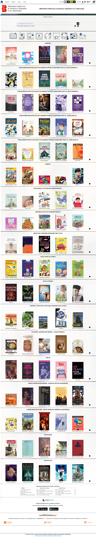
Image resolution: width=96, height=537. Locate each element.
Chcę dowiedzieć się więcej (41, 535)
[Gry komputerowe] (57, 39)
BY (74, 1)
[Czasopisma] (22, 39)
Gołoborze (59, 494)
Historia (13, 1)
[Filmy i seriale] (39, 39)
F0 (82, 1)
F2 (88, 1)
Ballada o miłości (61, 492)
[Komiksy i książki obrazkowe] (74, 39)
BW (68, 1)
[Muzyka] (48, 39)
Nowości (7, 1)
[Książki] (13, 39)
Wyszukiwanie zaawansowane (23, 25)
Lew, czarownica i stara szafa (26, 489)
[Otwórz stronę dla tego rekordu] (11, 55)
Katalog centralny (48, 16)
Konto (24, 1)
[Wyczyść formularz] (75, 26)
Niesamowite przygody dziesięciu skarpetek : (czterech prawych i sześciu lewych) (34, 494)
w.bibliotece (41, 518)
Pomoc (19, 1)
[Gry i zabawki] (65, 39)
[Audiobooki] (31, 39)
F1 (85, 1)
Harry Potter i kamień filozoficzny (26, 492)
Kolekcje (32, 25)
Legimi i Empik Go (42, 489)
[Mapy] (83, 39)
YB (71, 1)
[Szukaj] (78, 23)
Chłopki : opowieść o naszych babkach (46, 493)
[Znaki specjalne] (78, 26)
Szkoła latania (23, 493)
